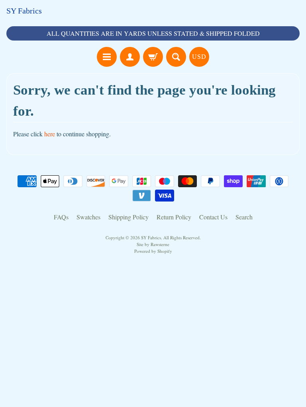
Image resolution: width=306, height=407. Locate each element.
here (49, 134)
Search (244, 217)
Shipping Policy (128, 217)
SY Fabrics (24, 11)
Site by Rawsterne (153, 244)
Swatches (88, 217)
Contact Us (213, 217)
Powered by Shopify (153, 251)
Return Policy (174, 217)
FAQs (61, 217)
